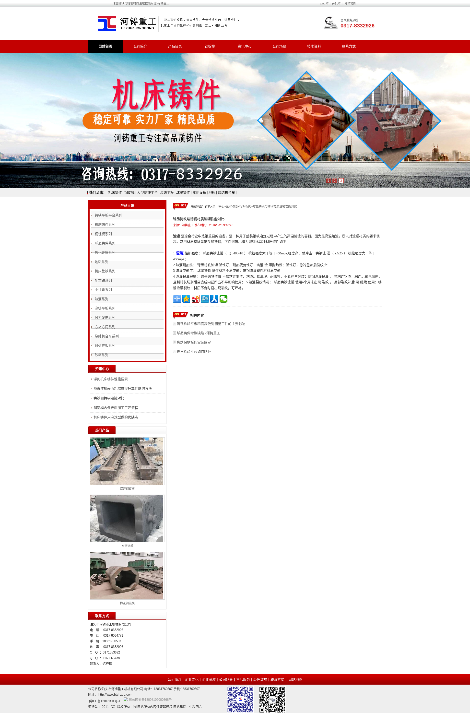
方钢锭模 (127, 546)
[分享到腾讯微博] (205, 299)
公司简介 (140, 46)
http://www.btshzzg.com (115, 694)
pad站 (324, 3)
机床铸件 (115, 192)
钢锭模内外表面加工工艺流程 (116, 408)
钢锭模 (210, 46)
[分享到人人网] (214, 299)
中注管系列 (103, 290)
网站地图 (350, 3)
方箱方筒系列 (105, 327)
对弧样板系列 (105, 345)
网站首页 (105, 46)
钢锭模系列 (103, 234)
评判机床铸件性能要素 (111, 379)
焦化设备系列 (105, 252)
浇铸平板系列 (105, 308)
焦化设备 (199, 192)
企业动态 (232, 206)
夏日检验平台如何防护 (194, 352)
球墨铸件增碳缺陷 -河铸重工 (198, 333)
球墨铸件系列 (105, 243)
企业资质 (209, 679)
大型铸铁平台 (147, 192)
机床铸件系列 (105, 224)
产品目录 (175, 46)
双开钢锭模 (127, 488)
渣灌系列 (101, 299)
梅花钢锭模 (127, 603)
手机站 (336, 3)
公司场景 (279, 46)
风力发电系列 (105, 318)
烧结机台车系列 (107, 336)
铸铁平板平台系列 (108, 215)
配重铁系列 (103, 280)
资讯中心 (244, 46)
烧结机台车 (226, 192)
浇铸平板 (167, 192)
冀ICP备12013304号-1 (104, 701)
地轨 (212, 192)
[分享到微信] (223, 299)
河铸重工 (188, 225)
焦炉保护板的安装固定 (194, 342)
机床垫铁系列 (105, 271)
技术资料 (314, 46)
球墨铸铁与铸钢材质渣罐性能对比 (275, 206)
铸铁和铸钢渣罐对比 (109, 398)
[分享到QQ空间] (186, 299)
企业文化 (192, 679)
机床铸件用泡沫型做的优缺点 (116, 417)
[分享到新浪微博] (196, 299)
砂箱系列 (101, 355)
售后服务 (243, 679)
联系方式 (349, 46)
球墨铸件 (183, 192)
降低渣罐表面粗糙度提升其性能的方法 (123, 389)
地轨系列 (101, 262)
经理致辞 (260, 679)
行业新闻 (245, 206)
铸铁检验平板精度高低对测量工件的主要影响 (211, 324)
